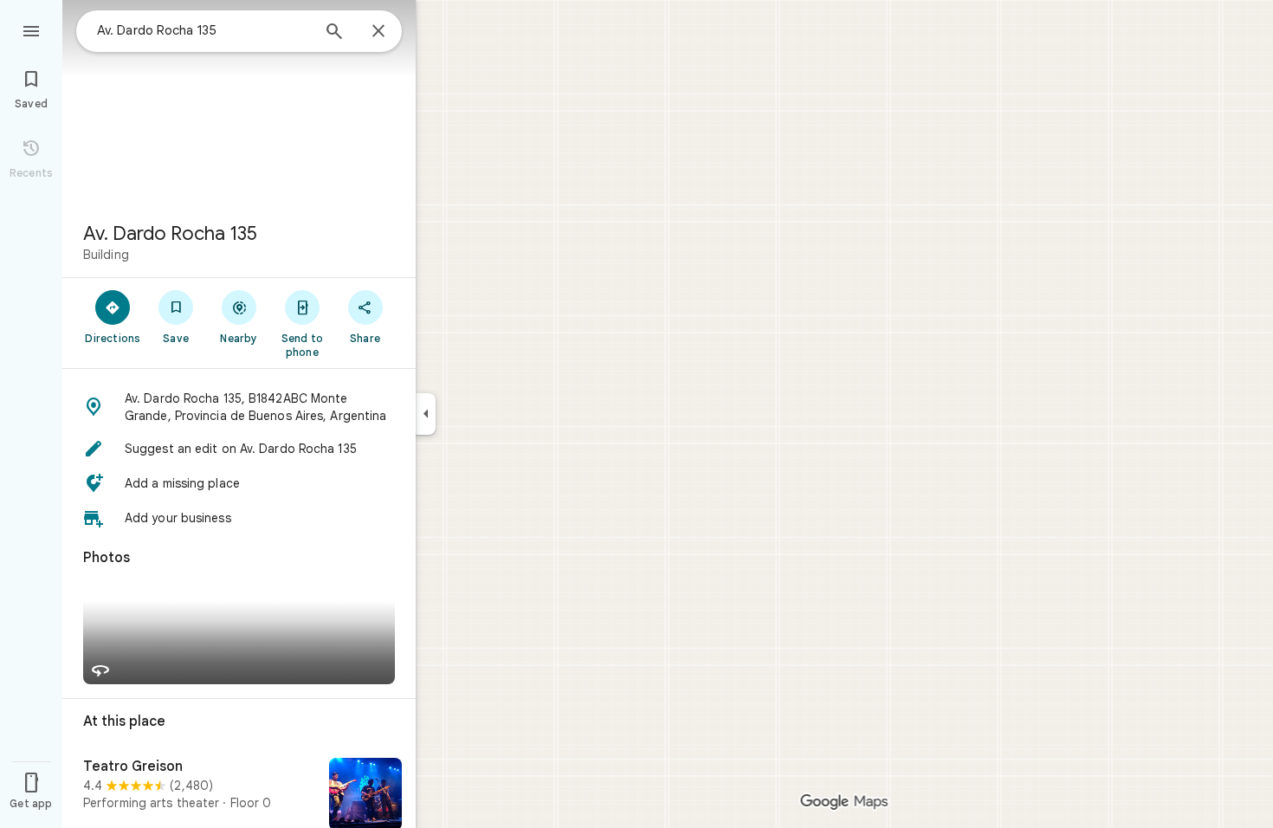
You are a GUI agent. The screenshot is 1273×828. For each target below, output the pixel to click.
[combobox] (203, 30)
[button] (239, 407)
